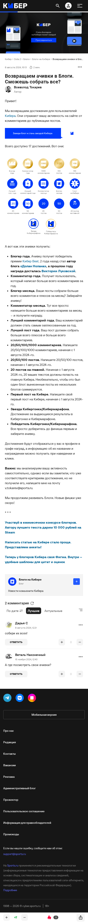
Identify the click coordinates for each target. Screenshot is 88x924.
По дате (13, 611)
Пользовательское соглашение (24, 811)
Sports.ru (12, 865)
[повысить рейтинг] (62, 642)
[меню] (80, 6)
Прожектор (10, 800)
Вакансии (9, 765)
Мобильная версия (44, 715)
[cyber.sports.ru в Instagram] (33, 699)
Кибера (10, 116)
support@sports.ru (14, 854)
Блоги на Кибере (41, 59)
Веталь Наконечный (30, 655)
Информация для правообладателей (27, 823)
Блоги (26, 59)
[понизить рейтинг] (80, 642)
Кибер (8, 59)
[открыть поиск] (58, 6)
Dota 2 (17, 59)
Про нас (8, 731)
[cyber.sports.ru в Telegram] (8, 699)
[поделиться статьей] (81, 917)
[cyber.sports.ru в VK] (20, 699)
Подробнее (10, 890)
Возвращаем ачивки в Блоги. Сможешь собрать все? (68, 59)
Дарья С (21, 623)
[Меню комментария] (80, 624)
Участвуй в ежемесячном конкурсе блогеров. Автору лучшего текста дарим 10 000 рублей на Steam (43, 527)
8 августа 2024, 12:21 (26, 627)
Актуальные (53, 611)
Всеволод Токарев (28, 87)
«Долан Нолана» (33, 266)
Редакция (9, 742)
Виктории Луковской (58, 271)
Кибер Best (31, 261)
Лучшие (33, 611)
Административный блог (19, 788)
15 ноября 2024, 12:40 (26, 659)
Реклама (9, 777)
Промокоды (11, 834)
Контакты (9, 754)
